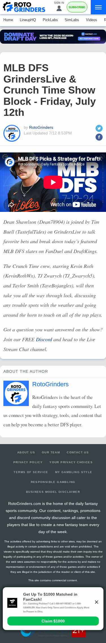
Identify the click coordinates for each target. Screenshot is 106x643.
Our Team (51, 452)
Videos (91, 20)
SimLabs (72, 20)
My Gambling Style (73, 472)
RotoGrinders (41, 127)
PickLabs (50, 20)
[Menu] (98, 7)
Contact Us (78, 452)
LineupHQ (28, 20)
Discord (44, 339)
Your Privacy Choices (71, 462)
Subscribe (77, 7)
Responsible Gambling (53, 482)
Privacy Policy (28, 462)
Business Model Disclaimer (53, 491)
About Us (26, 452)
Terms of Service (31, 472)
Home (8, 20)
